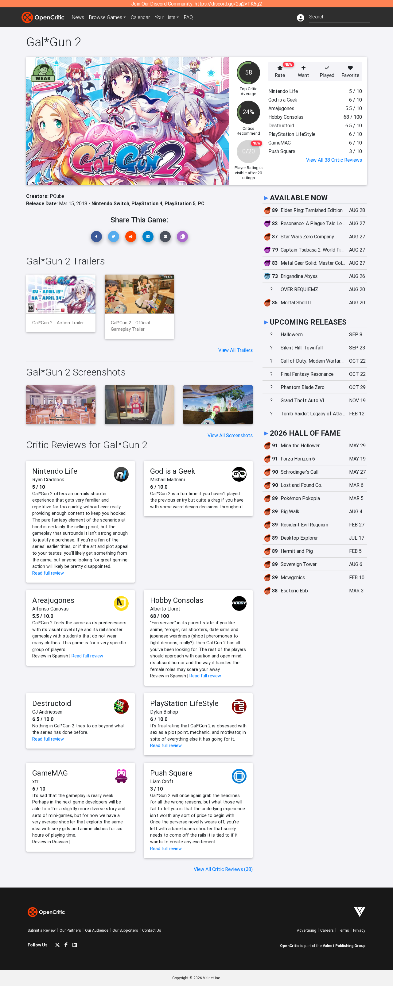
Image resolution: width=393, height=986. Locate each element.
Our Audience (96, 930)
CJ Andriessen (47, 712)
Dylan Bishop (164, 712)
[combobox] (339, 16)
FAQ (188, 17)
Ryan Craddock (48, 479)
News (78, 17)
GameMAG (50, 772)
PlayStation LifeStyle (184, 703)
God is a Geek (172, 471)
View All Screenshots (230, 435)
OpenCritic (289, 945)
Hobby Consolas (176, 600)
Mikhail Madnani (167, 479)
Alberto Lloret (165, 609)
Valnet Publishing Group (344, 945)
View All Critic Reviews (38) (223, 869)
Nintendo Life (54, 471)
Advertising (306, 930)
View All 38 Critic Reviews (334, 160)
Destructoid (51, 703)
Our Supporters (125, 930)
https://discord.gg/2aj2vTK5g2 (228, 4)
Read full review (48, 573)
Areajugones (53, 600)
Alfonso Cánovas (50, 609)
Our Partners (70, 930)
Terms (343, 930)
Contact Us (151, 930)
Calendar (140, 17)
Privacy (359, 930)
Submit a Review (42, 930)
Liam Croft (161, 781)
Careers (327, 930)
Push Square (171, 772)
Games (105, 17)
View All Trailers (235, 350)
